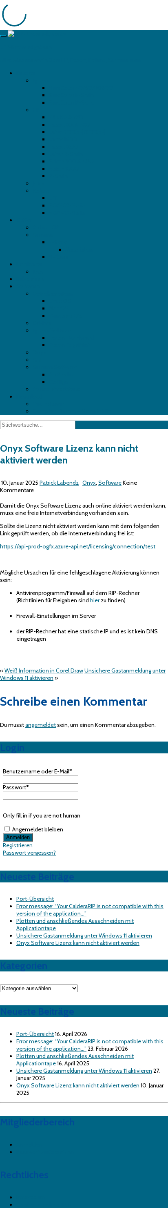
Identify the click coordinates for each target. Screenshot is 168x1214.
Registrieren (18, 845)
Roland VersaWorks (56, 389)
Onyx (39, 352)
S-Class (59, 257)
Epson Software (53, 330)
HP (36, 110)
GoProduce (63, 374)
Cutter (24, 220)
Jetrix (39, 183)
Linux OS (60, 301)
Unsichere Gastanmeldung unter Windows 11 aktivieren (84, 935)
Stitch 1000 (64, 168)
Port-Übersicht (35, 898)
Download (29, 396)
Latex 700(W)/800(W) (77, 132)
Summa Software (55, 367)
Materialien (79, 249)
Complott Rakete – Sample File (72, 411)
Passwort (16, 787)
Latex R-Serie (66, 154)
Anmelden (29, 1144)
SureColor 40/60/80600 (81, 87)
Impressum (30, 1197)
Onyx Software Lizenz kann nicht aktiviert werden (77, 943)
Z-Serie (58, 176)
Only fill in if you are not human (41, 815)
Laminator (29, 264)
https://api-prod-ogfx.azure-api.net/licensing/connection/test (77, 546)
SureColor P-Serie (71, 102)
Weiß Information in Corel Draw (43, 670)
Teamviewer (48, 404)
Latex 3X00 (63, 146)
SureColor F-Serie (71, 95)
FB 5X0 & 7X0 (66, 117)
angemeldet (40, 724)
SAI (37, 359)
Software (28, 286)
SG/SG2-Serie (67, 205)
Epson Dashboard (71, 337)
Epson (41, 80)
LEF (53, 198)
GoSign (58, 381)
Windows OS (65, 315)
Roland (41, 190)
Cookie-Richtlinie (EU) (43, 1204)
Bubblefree (30, 279)
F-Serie (58, 242)
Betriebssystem (53, 293)
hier (94, 600)
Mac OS (59, 308)
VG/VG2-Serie (67, 212)
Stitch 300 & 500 (71, 161)
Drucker (25, 73)
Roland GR (46, 227)
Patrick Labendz (59, 482)
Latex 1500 (63, 139)
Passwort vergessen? (29, 852)
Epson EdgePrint (69, 345)
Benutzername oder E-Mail (37, 771)
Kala (38, 271)
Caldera (42, 323)
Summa (43, 234)
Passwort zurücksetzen (45, 1152)
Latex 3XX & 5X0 (69, 124)
